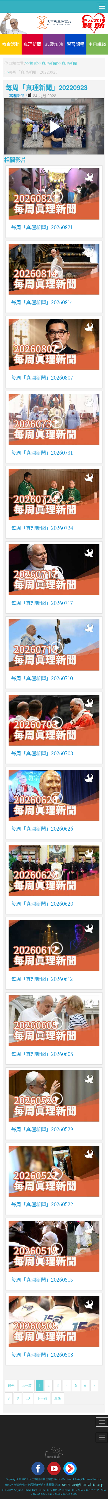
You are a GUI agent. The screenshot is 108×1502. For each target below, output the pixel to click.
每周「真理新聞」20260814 (42, 302)
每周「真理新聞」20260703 (42, 753)
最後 (57, 1398)
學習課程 (75, 44)
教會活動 (11, 44)
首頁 (33, 63)
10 (28, 1398)
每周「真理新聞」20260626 (42, 828)
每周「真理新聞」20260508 (42, 1354)
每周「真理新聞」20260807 (42, 377)
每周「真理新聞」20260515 (42, 1279)
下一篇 (42, 1398)
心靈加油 (54, 44)
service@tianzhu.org (83, 1484)
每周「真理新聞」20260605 (42, 1053)
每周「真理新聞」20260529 (42, 1129)
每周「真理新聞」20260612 (42, 978)
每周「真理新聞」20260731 (42, 452)
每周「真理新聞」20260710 (42, 678)
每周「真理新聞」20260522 (42, 1204)
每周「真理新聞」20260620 (42, 903)
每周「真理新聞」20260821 (42, 227)
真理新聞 (32, 44)
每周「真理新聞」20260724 (42, 527)
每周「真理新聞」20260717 (42, 602)
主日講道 (97, 44)
